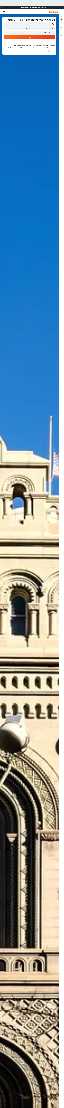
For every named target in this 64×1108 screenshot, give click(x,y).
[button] (1, 7)
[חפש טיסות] (61, 16)
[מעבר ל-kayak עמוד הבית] (53, 12)
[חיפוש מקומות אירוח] (61, 19)
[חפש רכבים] (61, 23)
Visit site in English (26, 7)
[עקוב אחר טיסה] (61, 30)
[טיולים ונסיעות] (61, 35)
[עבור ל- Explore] (61, 27)
